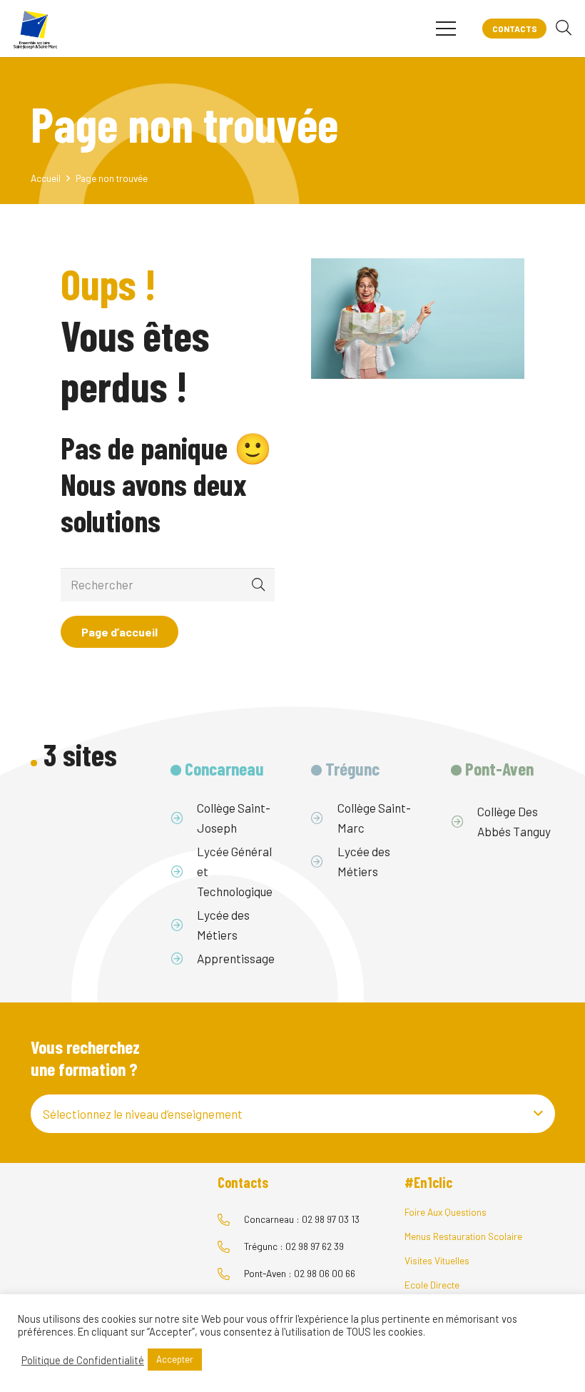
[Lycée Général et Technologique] (184, 871)
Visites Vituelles (437, 1260)
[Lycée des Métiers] (184, 925)
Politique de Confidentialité (82, 1359)
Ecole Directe (432, 1285)
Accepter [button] (174, 1359)
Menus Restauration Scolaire (463, 1236)
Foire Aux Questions (446, 1212)
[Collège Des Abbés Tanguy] (464, 821)
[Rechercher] (563, 28)
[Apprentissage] (184, 958)
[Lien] (35, 29)
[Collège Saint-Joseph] (184, 818)
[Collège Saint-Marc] (324, 818)
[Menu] (445, 28)
